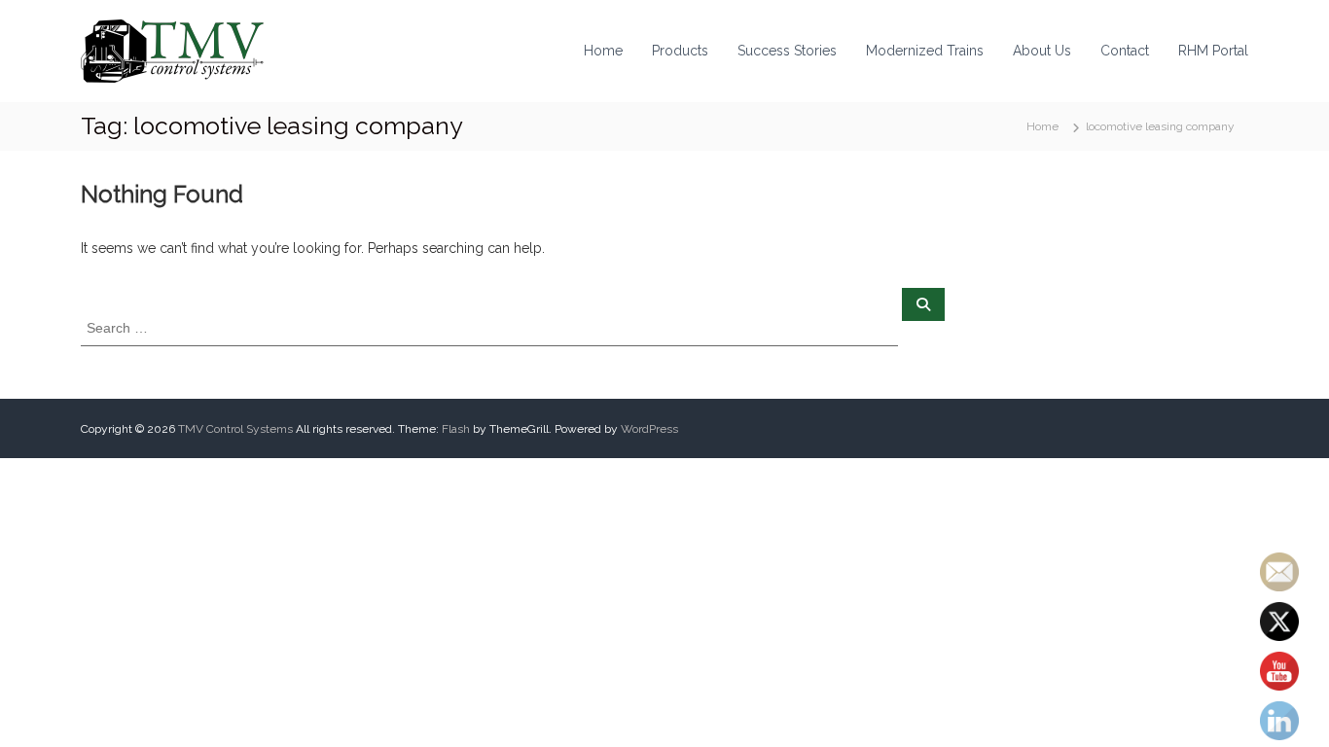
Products (680, 50)
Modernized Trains (925, 50)
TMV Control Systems (235, 429)
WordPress (649, 429)
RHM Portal (1213, 50)
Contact (1124, 50)
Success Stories (787, 50)
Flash (456, 429)
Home (603, 50)
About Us (1042, 50)
